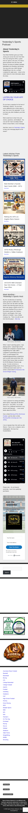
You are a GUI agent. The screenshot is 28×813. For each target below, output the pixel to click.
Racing (5, 723)
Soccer (5, 726)
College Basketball (8, 682)
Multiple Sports (7, 707)
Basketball (6, 675)
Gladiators (6, 694)
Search (7, 572)
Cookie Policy (6, 789)
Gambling (5, 691)
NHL (4, 714)
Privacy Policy (6, 784)
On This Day (6, 719)
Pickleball (5, 721)
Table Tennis (6, 733)
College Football (7, 685)
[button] (14, 521)
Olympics (5, 717)
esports (5, 687)
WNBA (5, 737)
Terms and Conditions (8, 794)
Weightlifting (6, 735)
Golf (4, 696)
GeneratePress (14, 810)
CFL (4, 680)
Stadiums (5, 730)
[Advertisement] (14, 22)
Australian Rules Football (10, 671)
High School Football (8, 698)
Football (5, 689)
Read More (6, 188)
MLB (4, 705)
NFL (4, 712)
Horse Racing (7, 703)
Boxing (5, 678)
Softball (5, 728)
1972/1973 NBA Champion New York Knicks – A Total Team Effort (13, 285)
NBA (4, 710)
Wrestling (5, 739)
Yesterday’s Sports (19, 127)
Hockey (5, 700)
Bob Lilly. (17, 319)
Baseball (5, 673)
